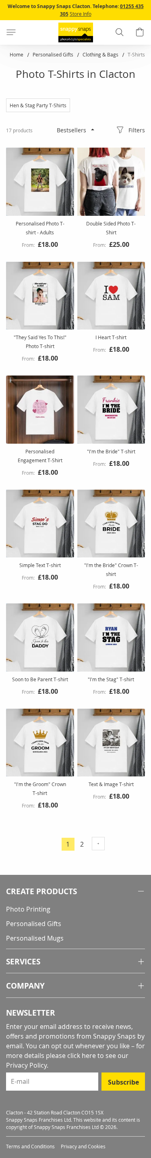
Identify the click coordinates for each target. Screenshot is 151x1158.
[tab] (75, 891)
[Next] (98, 843)
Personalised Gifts (53, 54)
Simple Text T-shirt (40, 565)
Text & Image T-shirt (111, 784)
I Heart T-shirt (110, 337)
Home (17, 54)
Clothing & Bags (101, 54)
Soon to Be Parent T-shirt (40, 679)
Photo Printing (28, 909)
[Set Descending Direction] (92, 129)
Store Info (80, 13)
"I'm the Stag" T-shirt (111, 679)
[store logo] (75, 32)
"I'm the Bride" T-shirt (111, 451)
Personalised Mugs (35, 938)
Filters (136, 130)
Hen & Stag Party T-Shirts (38, 105)
